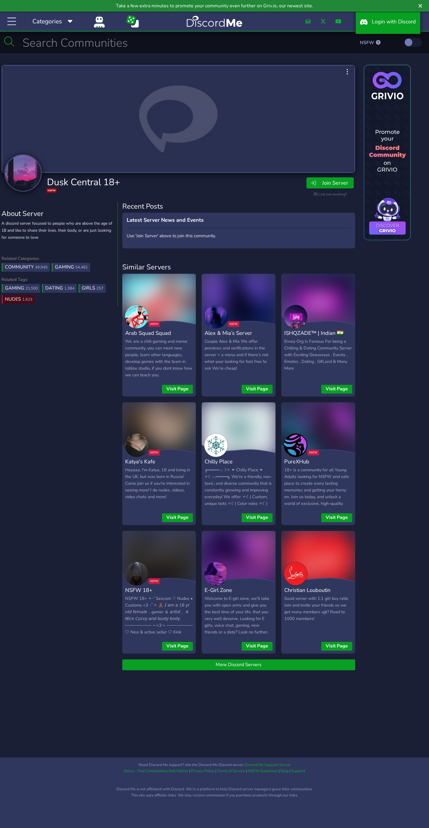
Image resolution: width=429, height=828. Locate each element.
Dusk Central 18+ (83, 182)
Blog (284, 771)
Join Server (335, 182)
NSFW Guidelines (263, 771)
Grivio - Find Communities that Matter (156, 771)
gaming (21, 288)
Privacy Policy (202, 771)
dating (59, 288)
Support (298, 771)
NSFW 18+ (138, 590)
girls (92, 288)
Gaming (71, 267)
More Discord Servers (238, 664)
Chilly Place (219, 461)
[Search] (9, 41)
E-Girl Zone (218, 590)
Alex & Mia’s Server (228, 333)
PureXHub (296, 461)
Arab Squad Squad (148, 333)
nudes (18, 299)
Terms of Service (231, 771)
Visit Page (177, 389)
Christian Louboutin (307, 590)
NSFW (367, 42)
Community (26, 267)
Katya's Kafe (140, 461)
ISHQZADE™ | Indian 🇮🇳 (313, 333)
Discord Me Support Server (267, 765)
